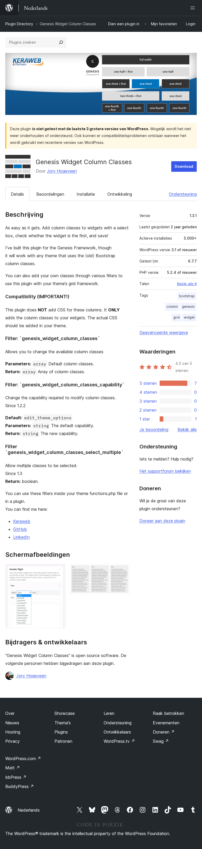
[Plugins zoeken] (61, 42)
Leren (109, 713)
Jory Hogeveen (62, 171)
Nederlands (29, 810)
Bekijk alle (187, 429)
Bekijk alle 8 (187, 284)
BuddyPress (19, 786)
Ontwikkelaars (117, 732)
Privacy (12, 741)
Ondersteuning (183, 194)
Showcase (64, 713)
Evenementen (166, 722)
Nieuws (12, 722)
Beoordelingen (50, 194)
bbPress (16, 777)
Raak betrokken (168, 713)
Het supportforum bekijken (165, 471)
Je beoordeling (153, 429)
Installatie (86, 194)
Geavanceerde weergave (163, 332)
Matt (12, 767)
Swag (161, 741)
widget (189, 317)
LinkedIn (21, 537)
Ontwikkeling (119, 194)
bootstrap (187, 296)
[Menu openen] (193, 8)
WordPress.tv (119, 741)
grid (176, 317)
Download (184, 166)
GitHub (20, 529)
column (172, 307)
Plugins (61, 732)
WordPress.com (23, 758)
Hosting (12, 732)
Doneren (164, 732)
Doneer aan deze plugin (162, 520)
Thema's (62, 722)
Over (9, 713)
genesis (188, 307)
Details (17, 194)
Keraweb (21, 521)
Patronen (63, 741)
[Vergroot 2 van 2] (122, 571)
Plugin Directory (19, 24)
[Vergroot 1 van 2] (58, 571)
